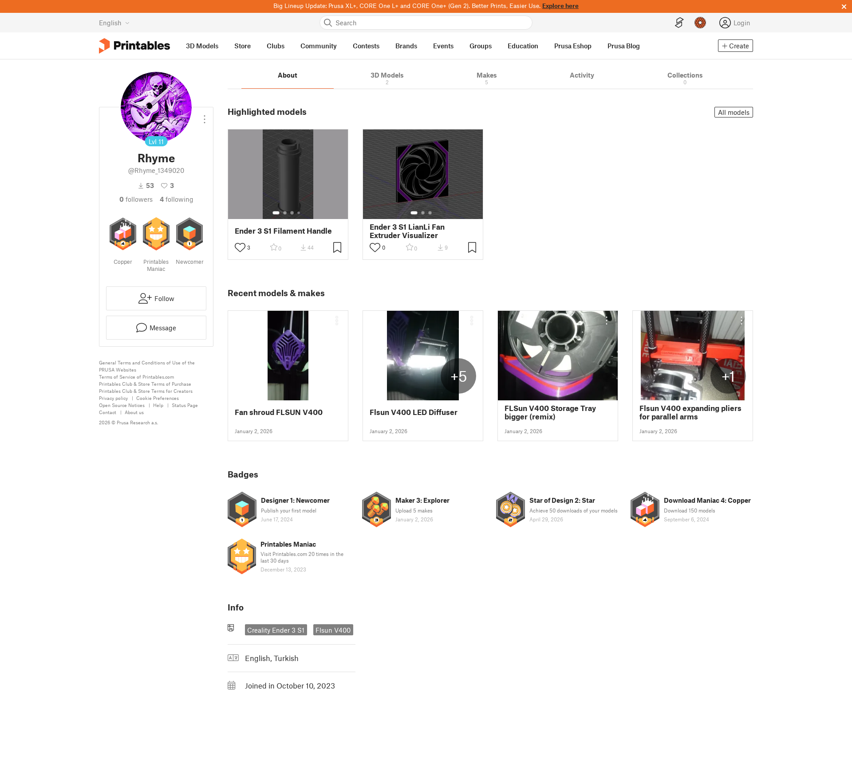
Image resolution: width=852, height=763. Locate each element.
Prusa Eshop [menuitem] (573, 46)
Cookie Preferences (157, 398)
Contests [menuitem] (366, 46)
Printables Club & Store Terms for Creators (146, 391)
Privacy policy (113, 398)
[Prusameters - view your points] (700, 22)
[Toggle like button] (240, 247)
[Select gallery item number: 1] (276, 213)
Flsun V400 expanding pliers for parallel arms (690, 412)
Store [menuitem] (242, 46)
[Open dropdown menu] (204, 116)
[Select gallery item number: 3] (292, 213)
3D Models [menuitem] (202, 46)
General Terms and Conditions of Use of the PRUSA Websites (147, 366)
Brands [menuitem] (406, 46)
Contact (107, 412)
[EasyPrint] (679, 23)
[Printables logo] (134, 46)
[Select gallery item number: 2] (285, 213)
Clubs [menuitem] (275, 46)
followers (136, 199)
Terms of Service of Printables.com (136, 377)
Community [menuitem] (318, 46)
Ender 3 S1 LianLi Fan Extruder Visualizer (407, 231)
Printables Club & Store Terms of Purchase (145, 384)
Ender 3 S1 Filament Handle (283, 231)
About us (134, 412)
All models (733, 112)
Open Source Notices (122, 405)
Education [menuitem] (523, 46)
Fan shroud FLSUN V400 (279, 412)
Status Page (185, 405)
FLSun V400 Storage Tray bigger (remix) (550, 412)
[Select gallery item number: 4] (299, 213)
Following (176, 199)
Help (158, 405)
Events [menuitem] (443, 46)
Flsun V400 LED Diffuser (414, 412)
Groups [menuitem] (480, 46)
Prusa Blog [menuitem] (623, 46)
